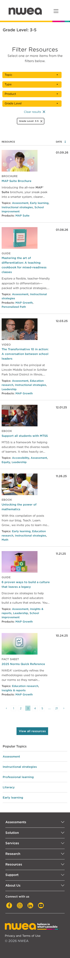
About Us (12, 885)
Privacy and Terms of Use (22, 935)
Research (12, 854)
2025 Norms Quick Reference (23, 664)
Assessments (15, 822)
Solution (12, 833)
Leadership (9, 389)
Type (8, 84)
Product (10, 94)
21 (56, 708)
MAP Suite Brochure (16, 181)
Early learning (39, 203)
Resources (13, 864)
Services (12, 843)
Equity (6, 462)
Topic (8, 74)
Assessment (20, 203)
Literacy (9, 787)
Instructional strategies (17, 207)
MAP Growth (24, 302)
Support (11, 875)
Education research (25, 686)
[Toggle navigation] (55, 11)
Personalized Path (14, 306)
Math (5, 539)
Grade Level (13, 103)
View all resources (32, 731)
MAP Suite (22, 215)
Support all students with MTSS (25, 436)
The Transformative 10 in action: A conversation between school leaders (25, 353)
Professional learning (18, 777)
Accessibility (20, 457)
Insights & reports (14, 690)
